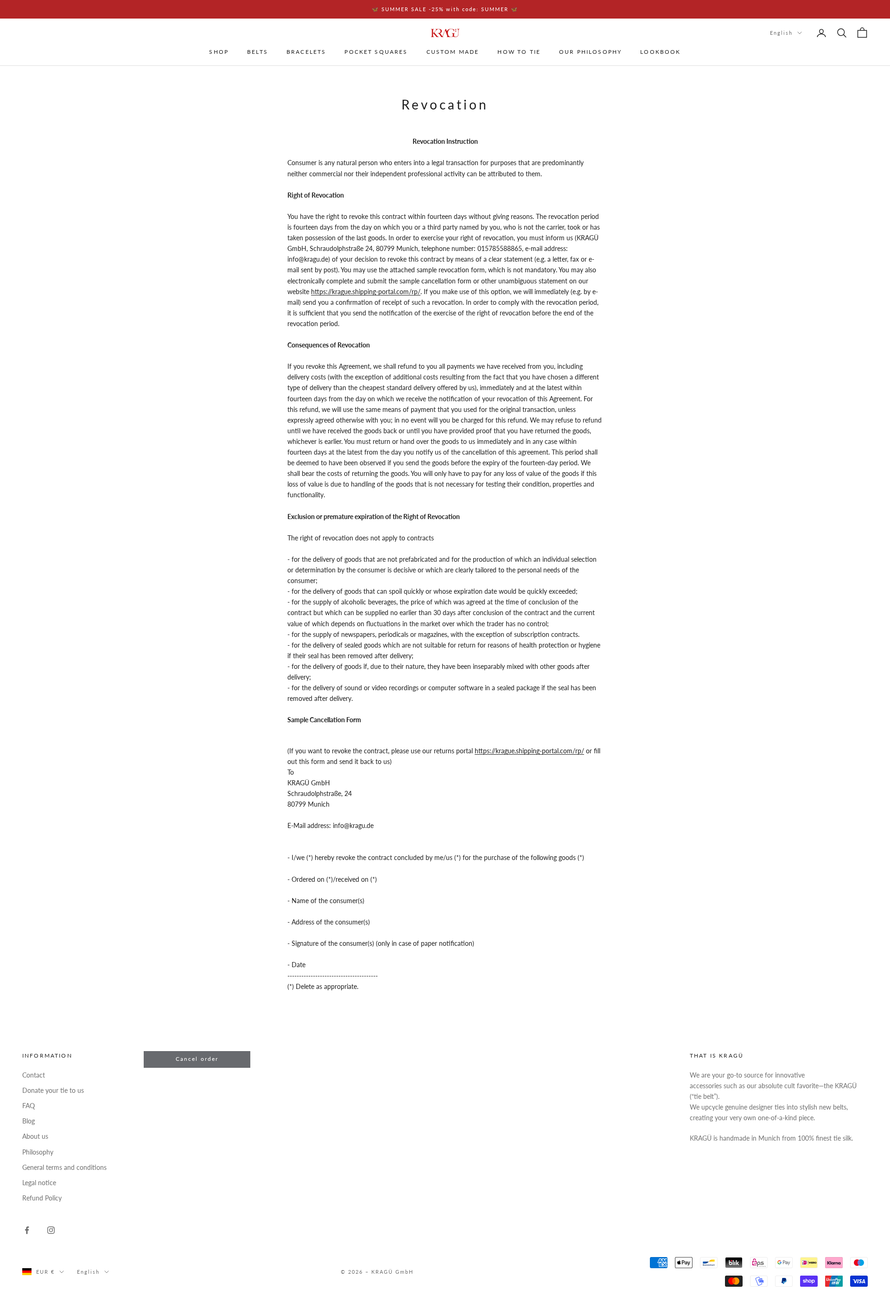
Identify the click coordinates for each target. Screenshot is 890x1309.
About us (35, 1136)
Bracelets (306, 52)
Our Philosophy (590, 52)
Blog (28, 1121)
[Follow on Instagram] (51, 1230)
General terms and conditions (64, 1167)
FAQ (28, 1106)
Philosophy (37, 1152)
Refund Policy (42, 1198)
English (781, 33)
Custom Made (452, 52)
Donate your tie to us (53, 1090)
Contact (33, 1075)
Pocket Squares (375, 52)
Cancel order (197, 1058)
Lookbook (660, 52)
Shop (219, 52)
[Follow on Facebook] (27, 1230)
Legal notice (39, 1183)
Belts (257, 52)
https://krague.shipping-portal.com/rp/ (365, 291)
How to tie (518, 52)
